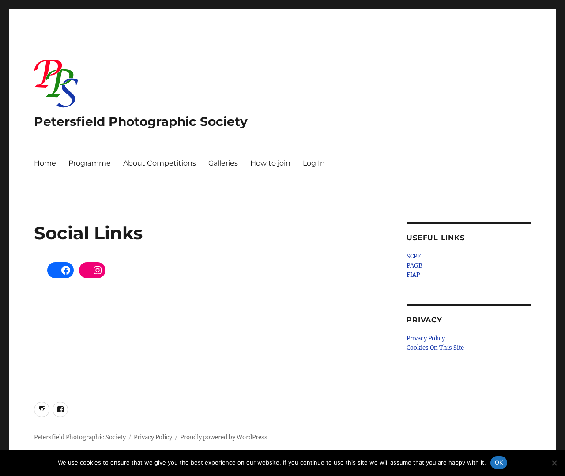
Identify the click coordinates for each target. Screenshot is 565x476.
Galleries (223, 163)
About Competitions (159, 163)
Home (45, 163)
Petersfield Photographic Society (141, 121)
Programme (89, 163)
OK (499, 462)
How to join (270, 163)
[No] (554, 462)
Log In (314, 163)
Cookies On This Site (435, 347)
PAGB (414, 265)
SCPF (414, 256)
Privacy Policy (426, 338)
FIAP (413, 275)
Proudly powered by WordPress (223, 437)
